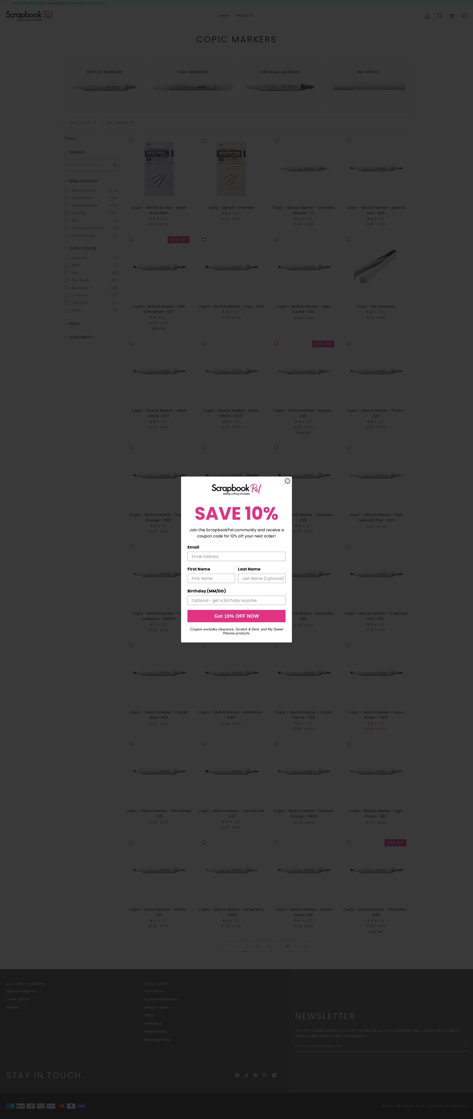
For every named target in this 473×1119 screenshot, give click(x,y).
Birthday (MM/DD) (206, 591)
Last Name (249, 569)
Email (193, 547)
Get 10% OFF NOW (236, 616)
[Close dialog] (287, 481)
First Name (198, 569)
